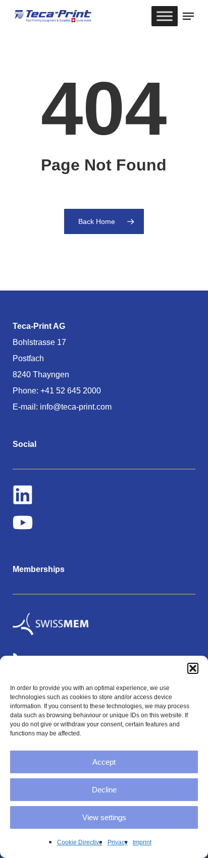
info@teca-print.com (76, 407)
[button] (193, 668)
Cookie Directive (79, 842)
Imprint (142, 842)
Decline (104, 789)
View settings (104, 817)
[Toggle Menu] (165, 16)
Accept (104, 762)
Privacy (118, 842)
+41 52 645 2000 (70, 390)
